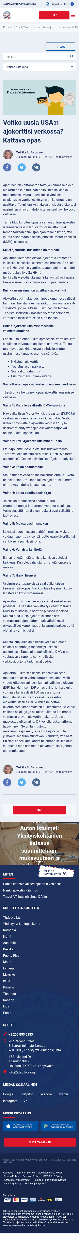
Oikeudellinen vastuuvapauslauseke (22, 1211)
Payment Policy (31, 1176)
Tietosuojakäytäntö (35, 1183)
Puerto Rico (11, 955)
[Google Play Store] (58, 1126)
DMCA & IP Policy (52, 1176)
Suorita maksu (40, 1142)
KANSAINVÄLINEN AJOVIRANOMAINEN (19, 4)
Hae (54, 15)
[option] (39, 844)
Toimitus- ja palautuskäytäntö (49, 1180)
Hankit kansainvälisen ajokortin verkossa (32, 884)
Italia (6, 981)
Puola (7, 1013)
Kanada (8, 1000)
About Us (8, 1172)
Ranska (8, 987)
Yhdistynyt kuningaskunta (21, 924)
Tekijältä (30, 152)
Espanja (9, 968)
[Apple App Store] (20, 1126)
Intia (6, 1006)
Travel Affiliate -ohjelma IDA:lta (25, 897)
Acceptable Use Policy (50, 1172)
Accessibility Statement (17, 1180)
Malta (7, 962)
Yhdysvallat (11, 917)
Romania (9, 930)
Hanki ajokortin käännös (20, 890)
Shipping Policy (12, 1183)
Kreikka (8, 949)
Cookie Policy (11, 1176)
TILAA (61, 46)
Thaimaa (9, 994)
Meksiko (9, 975)
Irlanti (7, 936)
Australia (9, 943)
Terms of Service (26, 1172)
